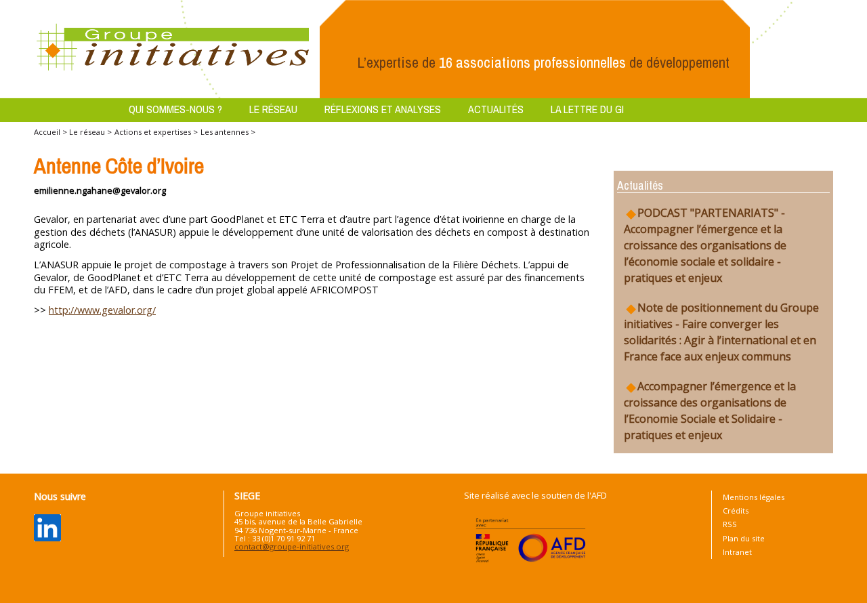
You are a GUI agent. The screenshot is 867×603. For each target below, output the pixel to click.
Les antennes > (227, 132)
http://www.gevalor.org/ (102, 310)
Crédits (735, 510)
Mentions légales (753, 497)
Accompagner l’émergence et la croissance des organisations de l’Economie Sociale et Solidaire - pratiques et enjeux (710, 410)
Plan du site (744, 538)
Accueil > (51, 132)
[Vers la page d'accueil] (173, 48)
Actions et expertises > (156, 132)
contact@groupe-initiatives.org (291, 546)
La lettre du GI (587, 109)
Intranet (737, 552)
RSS (730, 524)
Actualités (496, 109)
